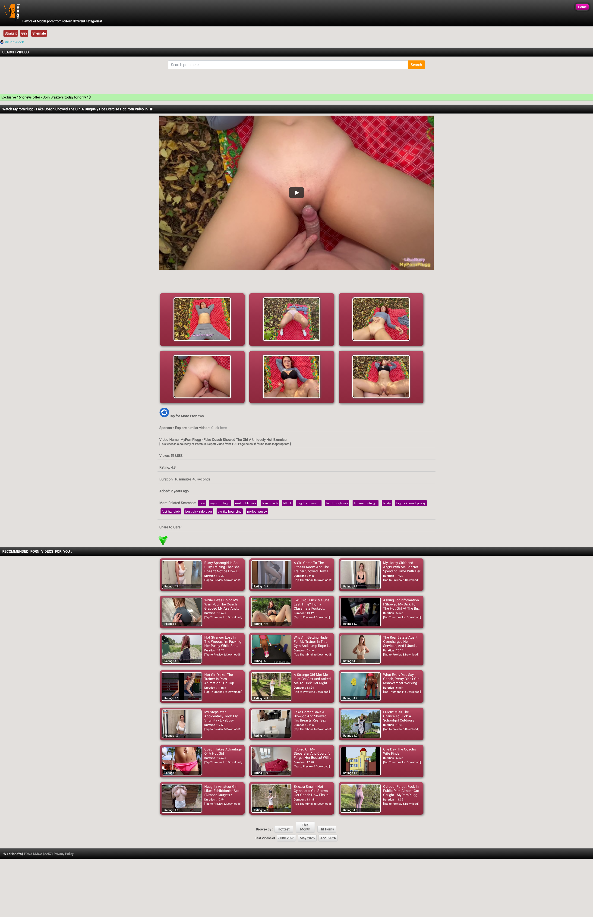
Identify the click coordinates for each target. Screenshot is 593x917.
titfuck (287, 503)
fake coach (270, 503)
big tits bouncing (230, 511)
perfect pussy (257, 511)
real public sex (245, 503)
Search (416, 65)
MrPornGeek (14, 42)
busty (387, 503)
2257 (48, 854)
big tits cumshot (308, 503)
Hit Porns (326, 829)
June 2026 (286, 838)
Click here (219, 428)
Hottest (284, 829)
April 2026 (328, 838)
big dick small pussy (411, 503)
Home (582, 7)
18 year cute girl (365, 503)
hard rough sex (337, 503)
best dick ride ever (198, 511)
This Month (305, 827)
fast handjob (171, 511)
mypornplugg (220, 503)
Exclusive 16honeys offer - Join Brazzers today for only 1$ (46, 97)
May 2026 (307, 838)
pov (202, 503)
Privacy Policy (64, 854)
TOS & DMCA (33, 854)
